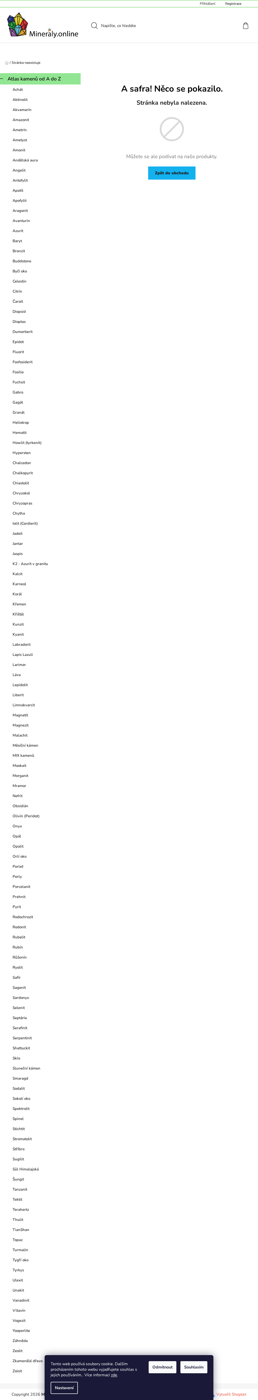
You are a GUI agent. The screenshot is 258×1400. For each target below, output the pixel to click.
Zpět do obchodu (172, 173)
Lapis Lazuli (23, 654)
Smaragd (20, 1078)
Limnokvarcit (24, 705)
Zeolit (17, 1350)
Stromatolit (22, 1138)
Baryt (17, 240)
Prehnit (19, 896)
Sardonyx (21, 997)
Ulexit (18, 1280)
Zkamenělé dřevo (28, 1360)
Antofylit (20, 180)
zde (114, 1375)
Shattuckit (21, 1048)
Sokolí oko (21, 1098)
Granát (18, 412)
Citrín (17, 291)
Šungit (18, 1179)
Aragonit (20, 210)
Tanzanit (20, 1189)
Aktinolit (20, 99)
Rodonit (19, 927)
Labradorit (21, 644)
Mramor (19, 785)
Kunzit (18, 624)
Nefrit (17, 795)
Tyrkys (18, 1270)
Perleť (18, 866)
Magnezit (20, 725)
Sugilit (18, 1159)
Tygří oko (20, 1260)
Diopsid (19, 311)
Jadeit (17, 533)
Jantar (18, 543)
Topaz (18, 1239)
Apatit (18, 190)
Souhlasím (194, 1367)
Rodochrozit (23, 916)
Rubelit (19, 937)
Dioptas (19, 321)
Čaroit (18, 301)
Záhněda (20, 1340)
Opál (17, 836)
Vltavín (19, 1310)
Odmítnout (162, 1367)
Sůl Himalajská (26, 1169)
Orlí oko (19, 856)
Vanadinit (21, 1300)
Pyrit (17, 906)
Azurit (18, 230)
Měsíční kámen (25, 745)
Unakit (18, 1290)
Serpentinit (22, 1038)
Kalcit (17, 573)
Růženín (20, 957)
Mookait (19, 765)
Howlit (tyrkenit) (27, 442)
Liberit (18, 694)
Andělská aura (25, 160)
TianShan (21, 1229)
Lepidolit (20, 684)
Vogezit (19, 1320)
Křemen (19, 604)
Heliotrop (21, 422)
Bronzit (19, 251)
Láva (17, 674)
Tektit (17, 1199)
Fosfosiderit (23, 362)
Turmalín (20, 1249)
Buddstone (22, 261)
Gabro (18, 392)
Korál (17, 594)
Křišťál (18, 614)
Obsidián (20, 805)
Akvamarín (22, 109)
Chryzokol (21, 493)
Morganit (20, 775)
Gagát (18, 402)
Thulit (18, 1219)
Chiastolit (21, 483)
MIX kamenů (23, 755)
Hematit (19, 432)
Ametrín (20, 129)
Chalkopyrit (23, 472)
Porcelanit (21, 886)
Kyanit (18, 634)
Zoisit (17, 1371)
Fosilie (18, 372)
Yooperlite (21, 1330)
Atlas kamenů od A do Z (34, 78)
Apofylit (19, 200)
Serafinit (20, 1027)
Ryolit (18, 967)
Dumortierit (23, 331)
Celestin (19, 281)
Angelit (19, 170)
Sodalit (19, 1088)
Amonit (19, 150)
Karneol (19, 583)
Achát (18, 89)
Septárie (20, 1017)
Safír (17, 977)
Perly (17, 876)
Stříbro (18, 1149)
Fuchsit (19, 382)
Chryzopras (22, 503)
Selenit (19, 1007)
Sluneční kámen (26, 1068)
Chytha (19, 513)
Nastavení (64, 1388)
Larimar (19, 664)
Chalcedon (22, 462)
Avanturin (21, 220)
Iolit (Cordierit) (25, 523)
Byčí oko (20, 271)
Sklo (16, 1058)
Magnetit (20, 715)
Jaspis (18, 553)
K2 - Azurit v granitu (30, 563)
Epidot (18, 341)
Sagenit (19, 987)
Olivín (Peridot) (26, 816)
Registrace (233, 3)
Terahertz (21, 1209)
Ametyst (20, 140)
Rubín (18, 947)
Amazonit (21, 119)
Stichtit (19, 1128)
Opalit (18, 846)
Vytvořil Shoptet (231, 1394)
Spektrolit (21, 1108)
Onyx (17, 826)
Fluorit (18, 351)
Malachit (20, 735)
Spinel (18, 1118)
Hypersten (22, 452)
